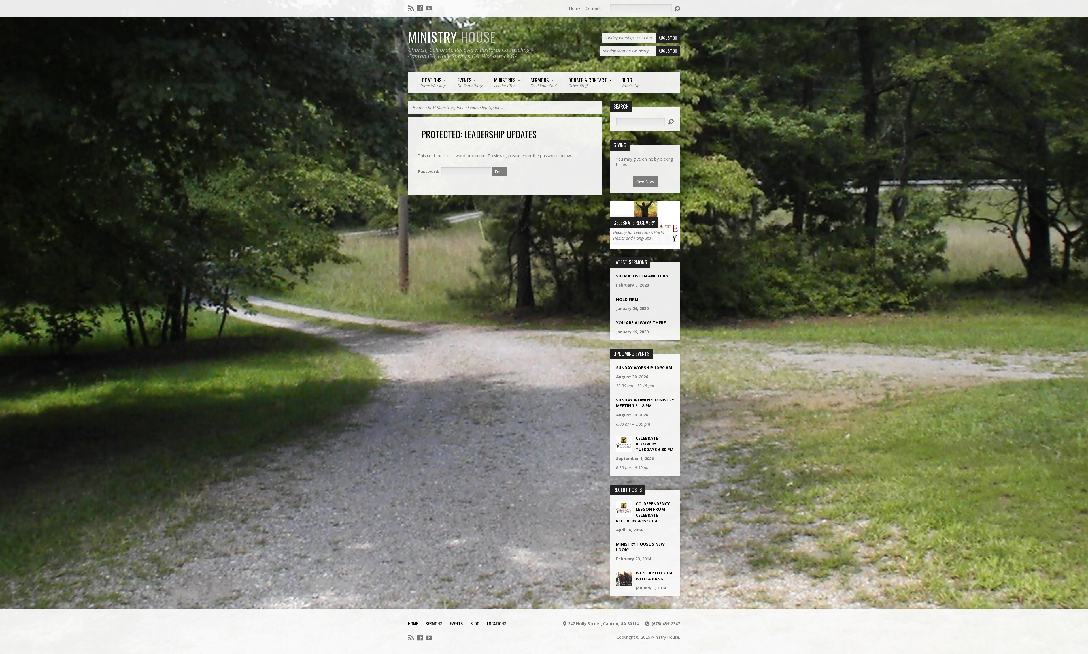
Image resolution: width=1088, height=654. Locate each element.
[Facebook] (420, 8)
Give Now (645, 181)
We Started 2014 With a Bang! (654, 575)
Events (456, 623)
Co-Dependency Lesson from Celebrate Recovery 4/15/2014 (643, 512)
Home (575, 8)
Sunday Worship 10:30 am (644, 367)
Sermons (434, 623)
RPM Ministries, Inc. (445, 107)
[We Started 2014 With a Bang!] (624, 583)
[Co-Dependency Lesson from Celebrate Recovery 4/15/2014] (624, 514)
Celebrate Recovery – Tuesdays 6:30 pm (654, 443)
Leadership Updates (485, 107)
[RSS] (411, 8)
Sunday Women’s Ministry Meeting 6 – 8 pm (645, 402)
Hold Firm (627, 299)
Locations (496, 623)
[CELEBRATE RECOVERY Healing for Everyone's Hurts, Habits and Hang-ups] (645, 245)
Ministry (452, 37)
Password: (429, 171)
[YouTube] (429, 8)
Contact (593, 8)
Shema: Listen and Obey (642, 276)
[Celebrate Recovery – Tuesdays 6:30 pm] (624, 448)
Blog (474, 623)
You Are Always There (641, 322)
